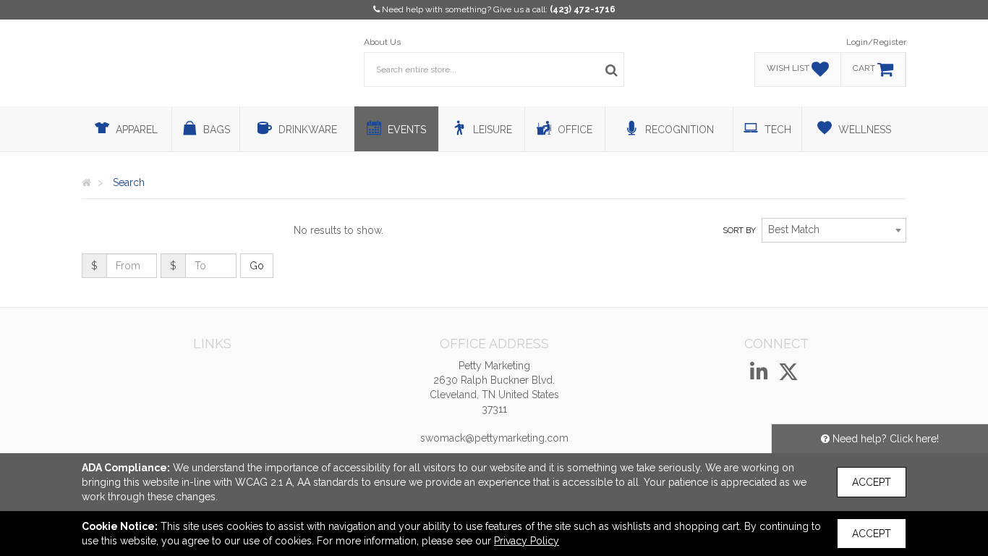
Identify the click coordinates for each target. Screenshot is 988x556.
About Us (382, 42)
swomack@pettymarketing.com (494, 438)
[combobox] (834, 230)
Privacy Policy (526, 541)
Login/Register (876, 42)
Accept (871, 482)
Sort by (739, 230)
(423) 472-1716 (583, 9)
